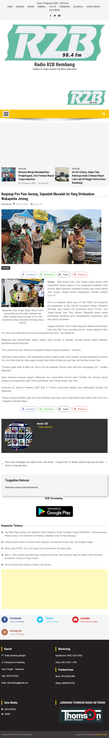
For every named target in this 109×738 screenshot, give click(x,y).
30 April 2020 (22, 204)
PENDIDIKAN (64, 6)
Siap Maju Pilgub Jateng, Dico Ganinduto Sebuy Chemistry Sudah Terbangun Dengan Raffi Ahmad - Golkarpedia (53, 532)
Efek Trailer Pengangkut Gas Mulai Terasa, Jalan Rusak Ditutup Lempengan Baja (29, 464)
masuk (18, 487)
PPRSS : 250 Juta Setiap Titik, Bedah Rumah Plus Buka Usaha (43, 548)
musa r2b (37, 204)
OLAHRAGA (78, 6)
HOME (9, 6)
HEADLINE (25, 169)
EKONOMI (20, 6)
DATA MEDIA (54, 10)
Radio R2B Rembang (54, 64)
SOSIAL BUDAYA (93, 6)
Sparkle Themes (101, 734)
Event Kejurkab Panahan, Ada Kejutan (34, 564)
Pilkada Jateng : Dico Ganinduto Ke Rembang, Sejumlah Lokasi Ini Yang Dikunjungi (40, 535)
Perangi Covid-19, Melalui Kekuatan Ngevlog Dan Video (79, 462)
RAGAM (30, 6)
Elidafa (8, 548)
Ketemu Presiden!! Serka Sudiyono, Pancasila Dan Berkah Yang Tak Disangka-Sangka (55, 542)
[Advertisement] (54, 146)
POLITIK (52, 6)
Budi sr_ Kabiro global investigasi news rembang (26, 555)
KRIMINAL (41, 6)
